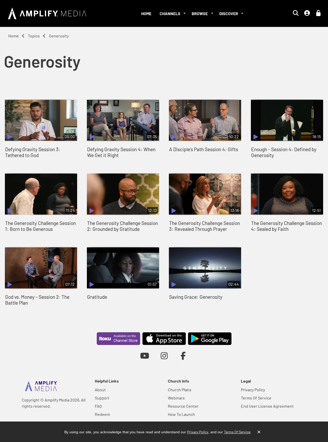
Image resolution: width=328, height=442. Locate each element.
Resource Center (183, 406)
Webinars (176, 397)
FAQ (98, 406)
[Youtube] (145, 355)
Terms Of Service (256, 397)
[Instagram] (164, 355)
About (100, 389)
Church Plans (179, 389)
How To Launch (181, 414)
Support (102, 397)
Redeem (102, 414)
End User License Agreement (267, 406)
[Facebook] (183, 355)
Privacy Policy (253, 389)
